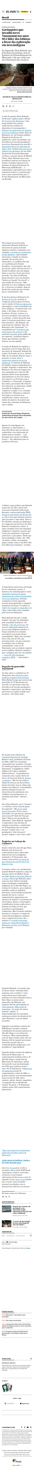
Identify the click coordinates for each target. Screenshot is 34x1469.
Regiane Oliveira (17, 1215)
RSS (17, 1454)
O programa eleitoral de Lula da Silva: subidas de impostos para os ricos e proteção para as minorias (16, 1326)
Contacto (4, 1450)
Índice (20, 1454)
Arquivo (5, 1381)
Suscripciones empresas (10, 1454)
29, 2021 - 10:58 (17, 101)
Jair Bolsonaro (16, 22)
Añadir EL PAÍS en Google (11, 111)
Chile (4, 610)
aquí (29, 1248)
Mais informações (6, 1244)
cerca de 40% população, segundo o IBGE (13, 656)
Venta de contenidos (12, 1450)
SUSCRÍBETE (24, 11)
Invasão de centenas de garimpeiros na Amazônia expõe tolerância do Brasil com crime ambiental (22, 1210)
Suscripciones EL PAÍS (24, 1452)
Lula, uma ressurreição (13, 1320)
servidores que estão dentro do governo (15, 330)
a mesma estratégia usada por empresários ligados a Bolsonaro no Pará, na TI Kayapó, (16, 922)
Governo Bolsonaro (8, 27)
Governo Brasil (6, 22)
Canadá (13, 608)
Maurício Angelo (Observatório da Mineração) (17, 98)
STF (23, 22)
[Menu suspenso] (3, 11)
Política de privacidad (9, 1452)
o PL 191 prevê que (17, 625)
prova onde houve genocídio (14, 810)
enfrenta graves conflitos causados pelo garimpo (15, 676)
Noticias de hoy (26, 1454)
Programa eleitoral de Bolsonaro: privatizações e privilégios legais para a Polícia (15, 1333)
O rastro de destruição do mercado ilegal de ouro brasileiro (21, 1223)
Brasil (5, 17)
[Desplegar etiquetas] (31, 1235)
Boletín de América (8, 1363)
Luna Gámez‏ (16, 1227)
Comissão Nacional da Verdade (15, 757)
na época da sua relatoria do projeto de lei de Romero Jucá (15, 861)
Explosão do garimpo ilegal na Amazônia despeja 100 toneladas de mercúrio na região (16, 415)
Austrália (24, 608)
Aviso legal (20, 1450)
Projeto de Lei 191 (9, 299)
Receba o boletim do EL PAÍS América (15, 1193)
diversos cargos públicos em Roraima (17, 150)
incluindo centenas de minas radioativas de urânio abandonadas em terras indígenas (16, 596)
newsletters (6, 1358)
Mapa (16, 1452)
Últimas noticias (7, 1311)
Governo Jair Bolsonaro (14, 121)
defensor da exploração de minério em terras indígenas (16, 131)
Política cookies (27, 1450)
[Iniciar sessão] (30, 11)
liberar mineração (23, 304)
